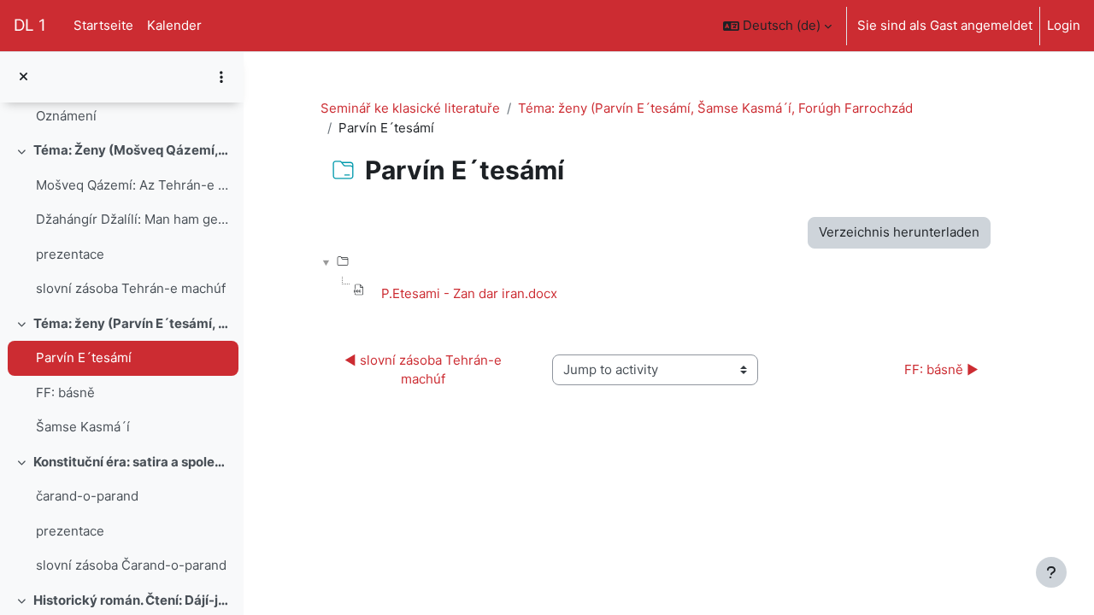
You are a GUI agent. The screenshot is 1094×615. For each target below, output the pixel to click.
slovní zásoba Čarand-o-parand (131, 565)
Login (1063, 25)
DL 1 (30, 25)
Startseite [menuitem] (103, 25)
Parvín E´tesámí (84, 357)
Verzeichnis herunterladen (899, 232)
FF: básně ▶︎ (941, 369)
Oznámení (66, 116)
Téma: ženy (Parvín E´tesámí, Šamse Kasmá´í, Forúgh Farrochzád (132, 323)
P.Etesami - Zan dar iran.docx (469, 293)
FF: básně (65, 392)
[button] (777, 25)
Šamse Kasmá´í (83, 427)
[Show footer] (1051, 572)
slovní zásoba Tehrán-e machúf (131, 288)
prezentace (70, 254)
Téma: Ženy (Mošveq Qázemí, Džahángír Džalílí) (132, 150)
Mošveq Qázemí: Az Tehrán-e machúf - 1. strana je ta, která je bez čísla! (133, 185)
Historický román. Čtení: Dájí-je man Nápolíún (132, 600)
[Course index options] (221, 77)
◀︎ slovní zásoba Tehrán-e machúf (424, 370)
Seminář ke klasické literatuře (410, 108)
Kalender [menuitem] (174, 25)
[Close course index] (23, 77)
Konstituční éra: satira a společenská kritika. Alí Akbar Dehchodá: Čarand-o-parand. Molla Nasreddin (132, 462)
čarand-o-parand (87, 496)
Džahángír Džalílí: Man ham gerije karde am (133, 219)
